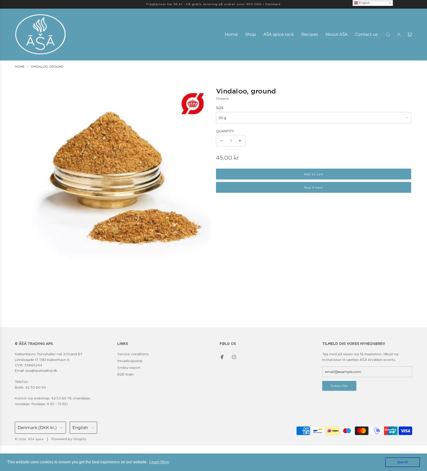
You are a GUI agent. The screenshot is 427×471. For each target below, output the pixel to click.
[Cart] (409, 34)
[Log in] (398, 34)
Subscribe (339, 386)
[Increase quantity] (240, 140)
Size (220, 108)
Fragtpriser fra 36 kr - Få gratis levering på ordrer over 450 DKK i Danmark (213, 4)
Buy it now (313, 187)
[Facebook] (222, 357)
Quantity (225, 131)
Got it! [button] (402, 462)
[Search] (388, 34)
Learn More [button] (159, 462)
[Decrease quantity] (221, 140)
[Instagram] (234, 357)
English (364, 3)
